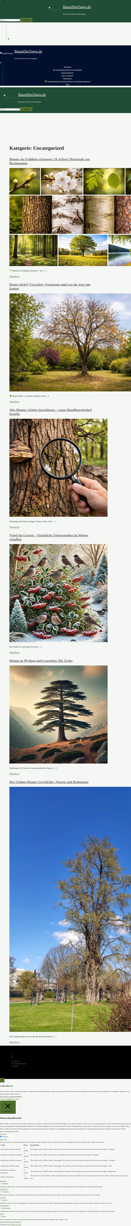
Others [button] (2, 1214)
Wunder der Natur (39, 1044)
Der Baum (11, 26)
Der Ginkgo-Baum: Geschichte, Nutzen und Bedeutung (48, 782)
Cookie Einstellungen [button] (7, 1099)
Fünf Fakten (36, 655)
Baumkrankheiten (13, 31)
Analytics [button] (3, 1197)
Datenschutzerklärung (19, 1063)
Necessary (5, 1136)
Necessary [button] (3, 1134)
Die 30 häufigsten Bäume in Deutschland (20, 28)
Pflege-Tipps (25, 655)
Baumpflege (11, 36)
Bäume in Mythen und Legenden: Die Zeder (41, 661)
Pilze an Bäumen (13, 34)
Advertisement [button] (4, 1205)
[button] (5, 2)
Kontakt (15, 1066)
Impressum (16, 1061)
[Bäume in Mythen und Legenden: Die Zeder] (58, 763)
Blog (9, 41)
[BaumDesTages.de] (55, 9)
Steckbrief (33, 1044)
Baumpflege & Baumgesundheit (34, 404)
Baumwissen (30, 655)
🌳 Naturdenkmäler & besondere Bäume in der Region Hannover (28, 39)
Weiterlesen (14, 276)
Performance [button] (4, 1189)
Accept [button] (16, 1099)
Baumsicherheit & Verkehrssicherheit (48, 404)
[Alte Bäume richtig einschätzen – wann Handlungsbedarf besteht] (58, 516)
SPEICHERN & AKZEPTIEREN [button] (10, 1222)
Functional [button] (3, 1181)
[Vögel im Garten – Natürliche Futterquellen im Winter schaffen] (58, 641)
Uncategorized (23, 278)
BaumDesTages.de (77, 7)
